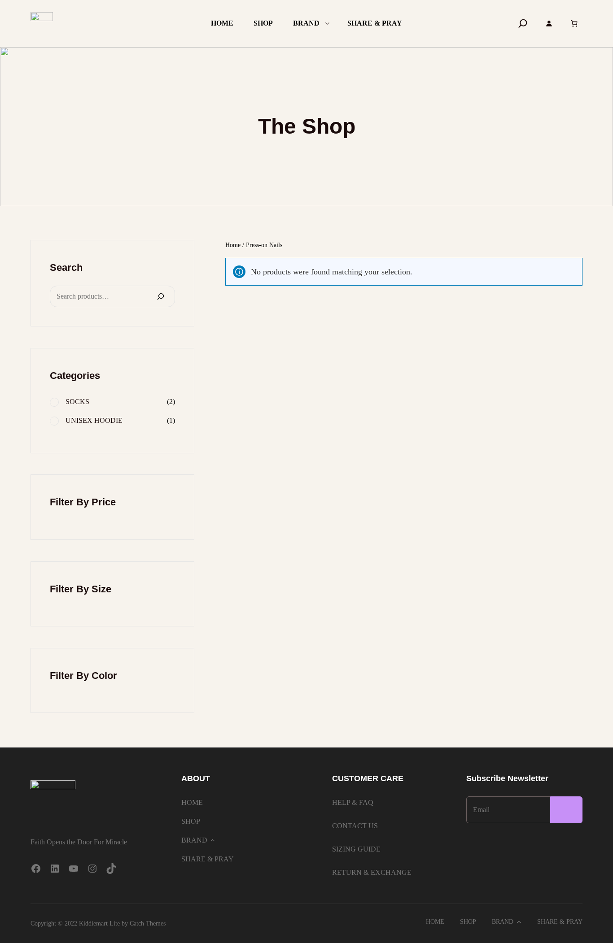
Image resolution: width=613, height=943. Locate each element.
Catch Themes (148, 923)
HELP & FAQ (352, 802)
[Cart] (573, 23)
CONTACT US (355, 826)
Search (66, 267)
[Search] (522, 23)
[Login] (548, 23)
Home (233, 245)
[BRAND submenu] (327, 22)
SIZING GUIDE (356, 849)
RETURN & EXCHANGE (372, 872)
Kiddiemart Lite (99, 923)
